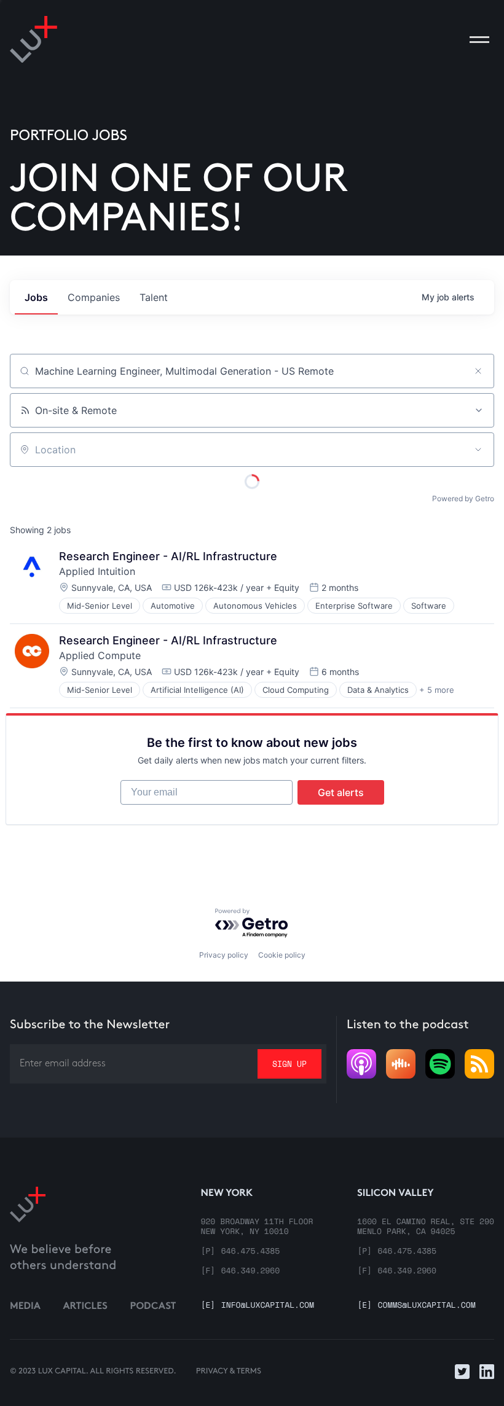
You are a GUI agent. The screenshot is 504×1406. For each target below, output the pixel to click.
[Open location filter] (478, 449)
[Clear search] (478, 371)
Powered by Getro (463, 498)
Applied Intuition (97, 571)
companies (94, 297)
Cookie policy (281, 954)
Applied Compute (100, 655)
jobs (36, 297)
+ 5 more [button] (436, 690)
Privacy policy (223, 954)
